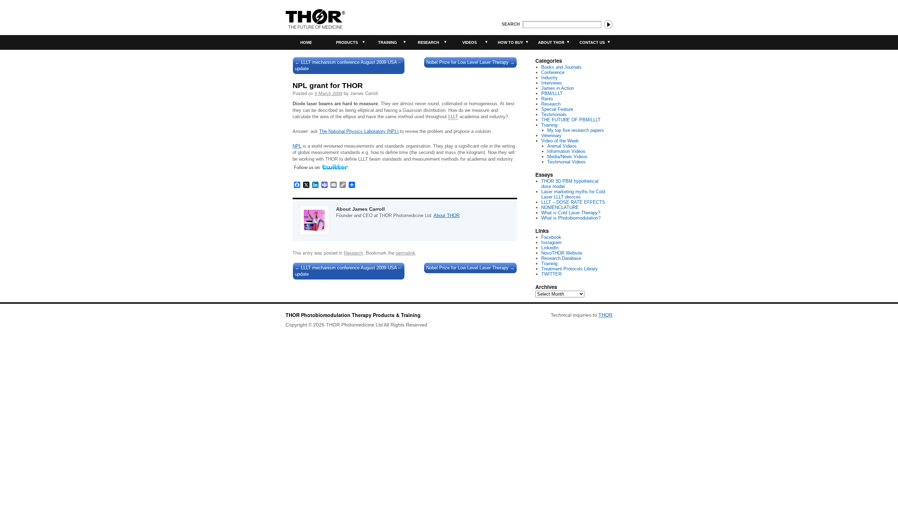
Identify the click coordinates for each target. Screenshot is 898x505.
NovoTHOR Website (561, 253)
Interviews (551, 83)
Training (387, 42)
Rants (547, 98)
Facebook (551, 237)
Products (347, 42)
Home (306, 42)
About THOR (551, 42)
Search (511, 24)
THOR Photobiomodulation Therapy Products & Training (353, 314)
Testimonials (554, 114)
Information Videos (566, 151)
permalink (405, 252)
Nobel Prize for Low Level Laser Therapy (470, 62)
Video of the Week (560, 140)
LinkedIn (549, 247)
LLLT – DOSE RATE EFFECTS (573, 202)
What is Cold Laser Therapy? (570, 212)
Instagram (551, 242)
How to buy (510, 42)
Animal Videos (562, 146)
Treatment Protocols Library (569, 268)
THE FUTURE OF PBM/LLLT (571, 119)
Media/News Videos (567, 156)
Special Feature (557, 109)
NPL (297, 146)
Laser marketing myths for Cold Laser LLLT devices (573, 194)
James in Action (557, 88)
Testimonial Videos (566, 161)
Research (428, 42)
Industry (549, 77)
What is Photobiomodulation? (571, 218)
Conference (552, 72)
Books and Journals (561, 67)
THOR (605, 315)
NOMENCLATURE (560, 207)
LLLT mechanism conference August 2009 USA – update (348, 65)
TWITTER (551, 274)
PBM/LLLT (552, 93)
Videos (469, 42)
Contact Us (592, 42)
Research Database (561, 258)
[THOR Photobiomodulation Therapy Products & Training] (315, 19)
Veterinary (551, 135)
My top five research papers (575, 130)
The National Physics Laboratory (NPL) (358, 131)
